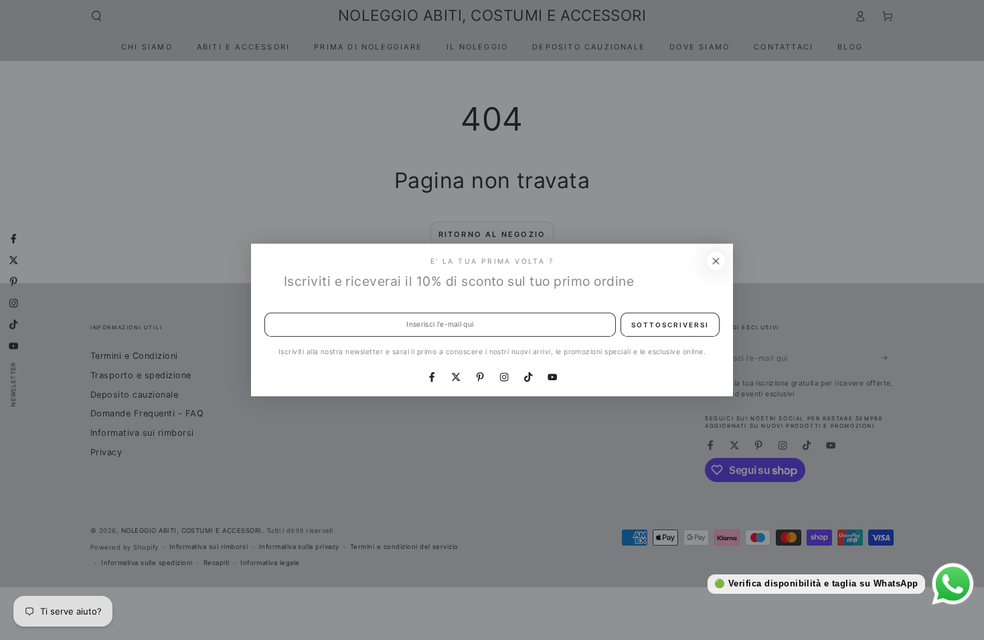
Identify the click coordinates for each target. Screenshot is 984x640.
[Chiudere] (716, 260)
